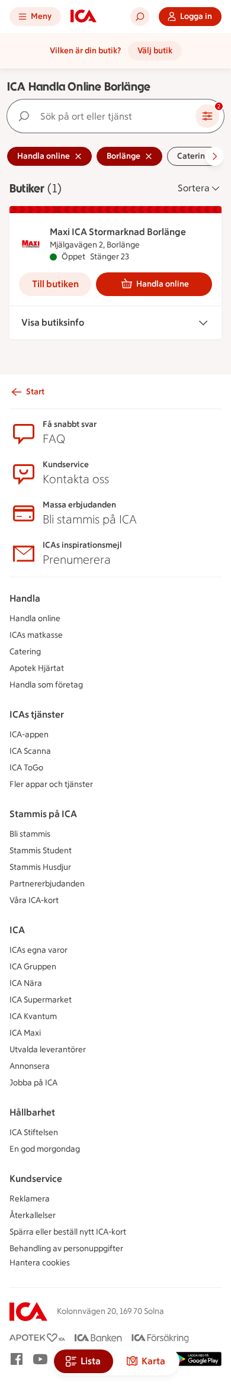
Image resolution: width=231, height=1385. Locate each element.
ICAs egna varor (38, 950)
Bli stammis (29, 834)
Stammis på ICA (43, 814)
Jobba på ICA (33, 1083)
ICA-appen (29, 735)
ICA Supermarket (40, 1000)
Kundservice (35, 1178)
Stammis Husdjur (40, 867)
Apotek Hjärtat (36, 668)
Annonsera (29, 1066)
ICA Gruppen (32, 967)
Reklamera (29, 1199)
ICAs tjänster (36, 714)
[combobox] (103, 116)
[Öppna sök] (139, 16)
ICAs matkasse (36, 635)
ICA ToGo (26, 768)
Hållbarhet (32, 1112)
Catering (25, 652)
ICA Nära (25, 983)
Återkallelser (32, 1215)
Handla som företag (46, 685)
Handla (24, 598)
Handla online (162, 284)
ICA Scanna (30, 751)
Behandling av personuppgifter (66, 1248)
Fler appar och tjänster (51, 784)
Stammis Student (40, 851)
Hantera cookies (39, 1263)
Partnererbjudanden (47, 884)
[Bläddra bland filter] (214, 156)
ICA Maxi (25, 1033)
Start (35, 392)
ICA (17, 930)
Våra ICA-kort (34, 900)
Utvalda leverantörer (47, 1050)
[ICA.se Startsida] (83, 16)
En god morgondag (44, 1149)
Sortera (194, 188)
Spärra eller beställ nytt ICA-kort (67, 1232)
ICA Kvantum (33, 1016)
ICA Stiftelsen (33, 1132)
